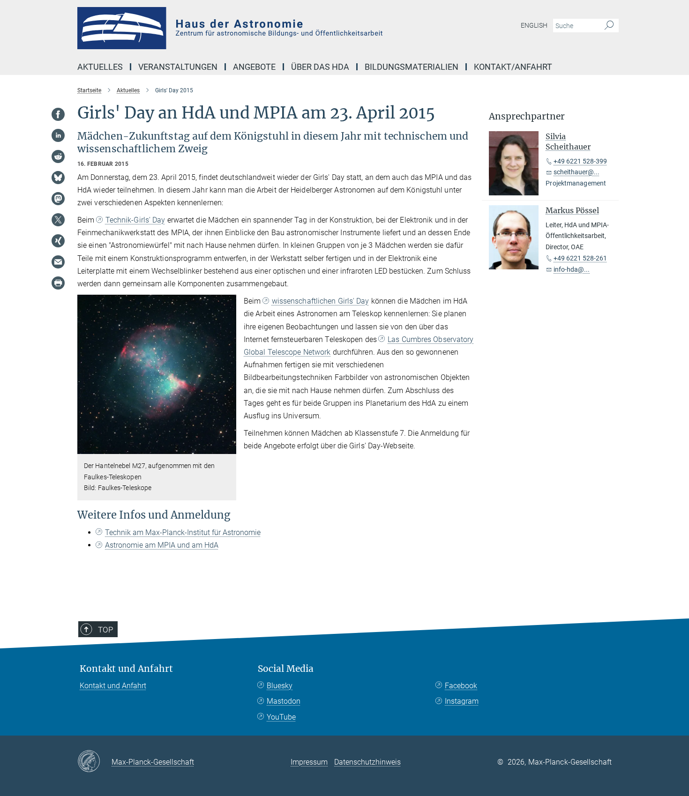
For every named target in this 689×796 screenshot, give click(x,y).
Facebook (461, 685)
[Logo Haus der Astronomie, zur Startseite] (253, 28)
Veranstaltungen (177, 66)
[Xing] (58, 241)
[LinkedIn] (58, 135)
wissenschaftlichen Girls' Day (320, 301)
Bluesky (279, 685)
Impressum (309, 762)
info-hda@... (572, 269)
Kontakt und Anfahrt (126, 668)
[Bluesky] (58, 178)
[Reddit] (58, 156)
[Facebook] (58, 114)
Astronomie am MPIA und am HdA (161, 545)
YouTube (281, 717)
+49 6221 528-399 (580, 161)
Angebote (254, 66)
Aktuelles (100, 66)
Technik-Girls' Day (135, 220)
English (534, 25)
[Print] (58, 283)
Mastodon (283, 701)
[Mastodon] (58, 199)
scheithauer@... (576, 172)
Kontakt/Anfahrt (513, 66)
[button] (228, 447)
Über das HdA (320, 66)
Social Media (286, 668)
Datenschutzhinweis (367, 762)
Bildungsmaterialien (411, 66)
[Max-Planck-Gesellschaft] (94, 762)
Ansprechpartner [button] (527, 116)
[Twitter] (58, 220)
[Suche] (609, 25)
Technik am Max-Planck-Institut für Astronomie (183, 532)
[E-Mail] (58, 262)
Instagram (462, 701)
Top (105, 629)
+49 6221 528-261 (580, 258)
